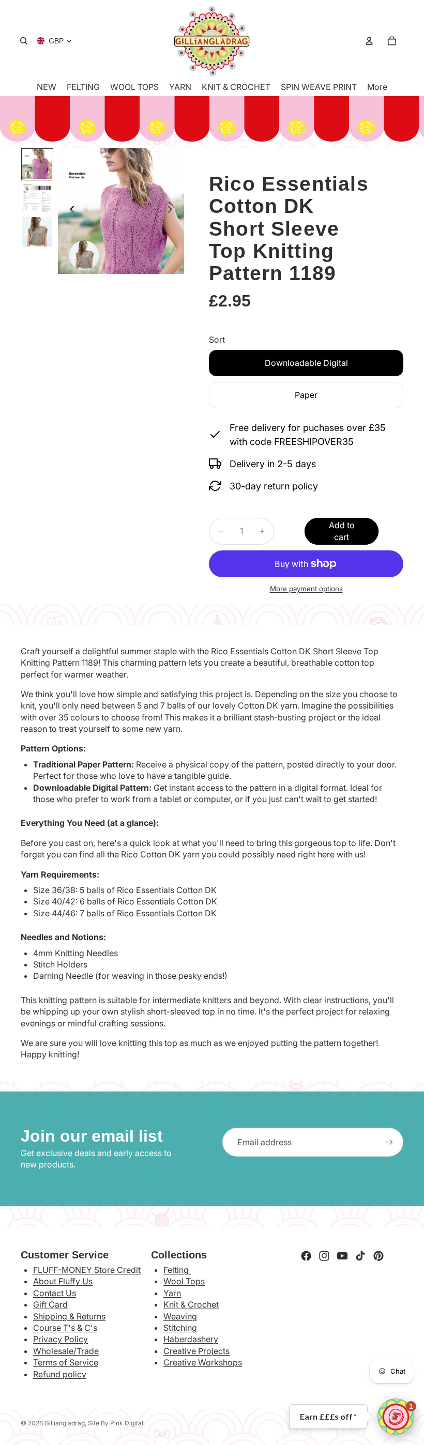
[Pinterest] (378, 1256)
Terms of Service (65, 1362)
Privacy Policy (60, 1339)
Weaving (180, 1316)
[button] (395, 1416)
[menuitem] (377, 86)
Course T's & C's (65, 1328)
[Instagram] (324, 1256)
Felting (177, 1270)
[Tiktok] (360, 1256)
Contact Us (54, 1293)
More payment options (306, 589)
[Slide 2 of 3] (37, 198)
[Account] (369, 40)
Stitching (180, 1328)
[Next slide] (172, 210)
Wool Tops (184, 1281)
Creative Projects (196, 1351)
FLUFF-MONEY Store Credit (87, 1270)
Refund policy (59, 1374)
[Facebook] (306, 1256)
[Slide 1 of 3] (37, 164)
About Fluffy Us (63, 1281)
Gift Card (50, 1304)
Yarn (172, 1293)
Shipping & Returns (69, 1316)
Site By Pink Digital (115, 1423)
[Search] (23, 40)
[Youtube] (342, 1256)
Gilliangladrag (64, 1423)
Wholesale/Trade (66, 1351)
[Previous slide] (69, 210)
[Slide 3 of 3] (37, 232)
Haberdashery (190, 1339)
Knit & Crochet (191, 1304)
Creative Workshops (202, 1362)
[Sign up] (389, 1142)
